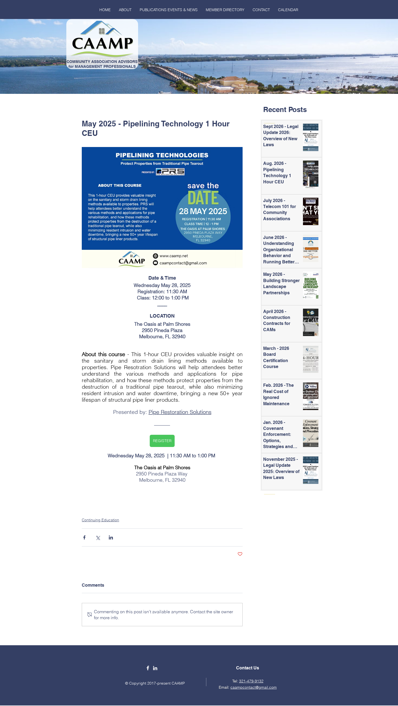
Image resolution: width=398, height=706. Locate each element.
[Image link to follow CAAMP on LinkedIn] (155, 668)
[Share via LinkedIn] (110, 537)
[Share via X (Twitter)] (97, 537)
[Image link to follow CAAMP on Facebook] (148, 668)
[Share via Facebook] (84, 537)
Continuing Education (100, 519)
